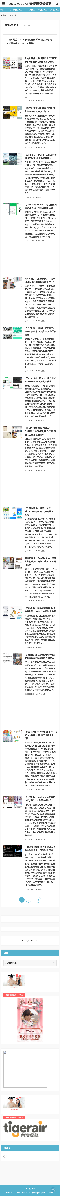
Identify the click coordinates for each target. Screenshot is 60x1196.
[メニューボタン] (3, 3)
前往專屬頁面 (30, 1020)
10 (38, 899)
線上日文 (7, 976)
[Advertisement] (30, 260)
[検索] (37, 940)
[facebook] (22, 940)
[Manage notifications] (53, 1189)
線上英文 (7, 1099)
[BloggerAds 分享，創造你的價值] (30, 1007)
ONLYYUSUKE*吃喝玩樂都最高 (30, 3)
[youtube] (32, 940)
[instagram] (27, 940)
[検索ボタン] (56, 3)
